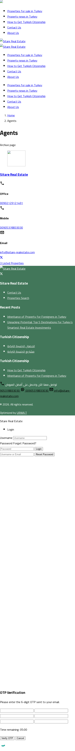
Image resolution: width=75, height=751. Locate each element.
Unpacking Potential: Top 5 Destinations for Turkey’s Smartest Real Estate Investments (40, 324)
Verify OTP (7, 738)
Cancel (20, 738)
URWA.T (22, 412)
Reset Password (44, 454)
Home (11, 115)
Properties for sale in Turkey (24, 11)
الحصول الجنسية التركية (21, 346)
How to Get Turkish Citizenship (26, 22)
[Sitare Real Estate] (12, 2)
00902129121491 (11, 203)
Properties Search (18, 298)
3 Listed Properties (12, 263)
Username (6, 438)
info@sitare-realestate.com (17, 252)
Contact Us (14, 27)
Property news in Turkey (22, 16)
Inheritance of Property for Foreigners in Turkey (36, 316)
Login (39, 449)
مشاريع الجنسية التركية (20, 351)
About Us (13, 33)
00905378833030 (11, 227)
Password (6, 443)
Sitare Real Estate (14, 174)
